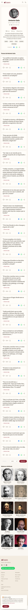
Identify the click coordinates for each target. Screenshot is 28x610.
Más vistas (17, 577)
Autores (3, 575)
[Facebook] (2, 565)
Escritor (11, 41)
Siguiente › (23, 461)
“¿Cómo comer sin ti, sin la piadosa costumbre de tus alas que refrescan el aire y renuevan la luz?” (14, 105)
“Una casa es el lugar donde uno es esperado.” (13, 298)
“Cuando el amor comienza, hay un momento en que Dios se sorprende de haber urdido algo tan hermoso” (13, 419)
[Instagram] (4, 565)
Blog (2, 581)
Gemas (16, 581)
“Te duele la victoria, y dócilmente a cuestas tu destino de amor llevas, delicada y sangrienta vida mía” (14, 121)
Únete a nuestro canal (9, 568)
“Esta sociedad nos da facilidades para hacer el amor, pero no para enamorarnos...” (13, 332)
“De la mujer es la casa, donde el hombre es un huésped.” (12, 74)
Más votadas (17, 575)
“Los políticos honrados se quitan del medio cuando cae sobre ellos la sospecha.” (13, 59)
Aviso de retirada (4, 590)
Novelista (21, 41)
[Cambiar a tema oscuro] (25, 2)
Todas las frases (4, 579)
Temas (2, 577)
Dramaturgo (14, 44)
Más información (11, 603)
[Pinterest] (6, 565)
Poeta (16, 41)
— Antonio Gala (6, 64)
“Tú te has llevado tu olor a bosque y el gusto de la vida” (14, 226)
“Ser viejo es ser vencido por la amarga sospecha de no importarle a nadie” (14, 154)
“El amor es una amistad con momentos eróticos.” (11, 369)
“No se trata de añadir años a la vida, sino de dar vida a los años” (14, 448)
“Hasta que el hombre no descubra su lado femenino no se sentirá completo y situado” (13, 262)
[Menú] (2, 2)
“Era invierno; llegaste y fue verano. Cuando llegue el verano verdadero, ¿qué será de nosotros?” (14, 89)
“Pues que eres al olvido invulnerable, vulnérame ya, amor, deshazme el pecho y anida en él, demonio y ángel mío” (13, 138)
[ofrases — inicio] (8, 2)
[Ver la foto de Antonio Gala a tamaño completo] (14, 13)
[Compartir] (19, 47)
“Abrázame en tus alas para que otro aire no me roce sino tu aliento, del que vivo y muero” (14, 191)
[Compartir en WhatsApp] (17, 47)
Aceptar (5, 606)
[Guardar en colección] (10, 67)
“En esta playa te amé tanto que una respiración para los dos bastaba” (14, 434)
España (6, 41)
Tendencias (17, 579)
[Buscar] (22, 2)
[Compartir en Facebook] (14, 47)
